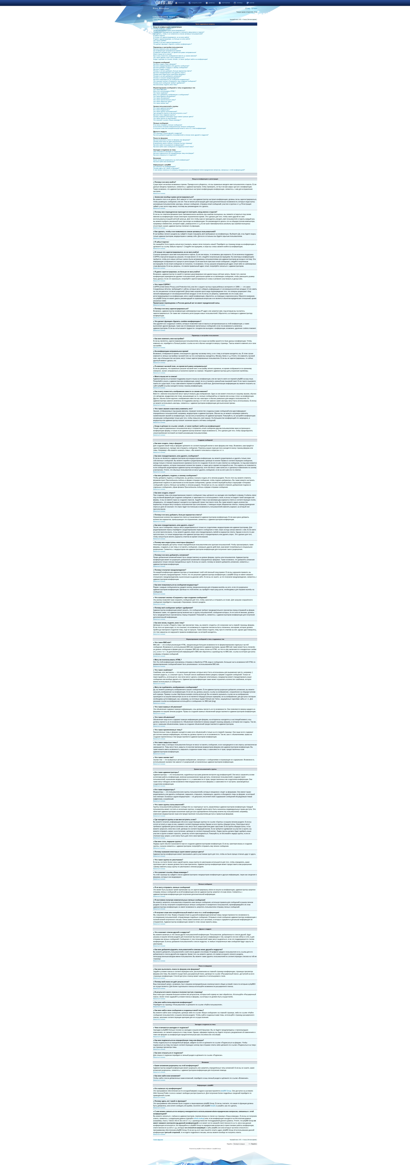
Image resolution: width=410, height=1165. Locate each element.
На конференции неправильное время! (167, 51)
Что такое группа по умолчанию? (165, 118)
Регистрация (164, 8)
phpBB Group (226, 1091)
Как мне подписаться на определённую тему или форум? (173, 153)
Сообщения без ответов (160, 17)
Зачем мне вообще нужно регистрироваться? (169, 30)
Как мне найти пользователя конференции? (168, 145)
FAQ (248, 8)
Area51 (213, 1106)
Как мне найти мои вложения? (164, 161)
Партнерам (226, 3)
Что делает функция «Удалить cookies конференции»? (172, 44)
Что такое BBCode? (160, 89)
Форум (251, 3)
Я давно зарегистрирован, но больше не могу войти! (171, 39)
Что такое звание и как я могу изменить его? (168, 57)
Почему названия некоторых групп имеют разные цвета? (173, 116)
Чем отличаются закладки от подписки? (167, 151)
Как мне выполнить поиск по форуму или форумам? (171, 140)
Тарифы (239, 3)
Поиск (255, 8)
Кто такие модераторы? (161, 110)
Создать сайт (196, 3)
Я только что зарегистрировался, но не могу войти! (171, 37)
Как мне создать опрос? (161, 69)
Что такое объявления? (161, 98)
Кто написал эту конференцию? (164, 166)
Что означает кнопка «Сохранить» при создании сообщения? (174, 81)
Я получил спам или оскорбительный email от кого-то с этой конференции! (179, 128)
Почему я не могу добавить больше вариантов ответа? (172, 71)
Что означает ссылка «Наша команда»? (167, 120)
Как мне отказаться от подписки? (164, 155)
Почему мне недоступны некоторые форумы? (169, 74)
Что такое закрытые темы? (162, 101)
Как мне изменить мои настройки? (165, 49)
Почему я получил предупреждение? (166, 78)
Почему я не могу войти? (162, 29)
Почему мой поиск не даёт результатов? (167, 141)
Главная (181, 3)
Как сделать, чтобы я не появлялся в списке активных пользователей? (178, 34)
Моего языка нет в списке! (162, 54)
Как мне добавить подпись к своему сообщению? (170, 67)
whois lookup (199, 1118)
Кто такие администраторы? (163, 108)
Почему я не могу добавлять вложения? (167, 76)
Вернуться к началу (159, 193)
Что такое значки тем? (161, 103)
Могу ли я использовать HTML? (164, 91)
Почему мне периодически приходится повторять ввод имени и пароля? (178, 32)
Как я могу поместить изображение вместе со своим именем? (175, 56)
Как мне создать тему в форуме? (164, 64)
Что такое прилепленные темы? (164, 100)
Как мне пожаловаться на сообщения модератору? (171, 79)
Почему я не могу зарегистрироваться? (167, 42)
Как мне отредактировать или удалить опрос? (169, 72)
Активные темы (174, 17)
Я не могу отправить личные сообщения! (167, 125)
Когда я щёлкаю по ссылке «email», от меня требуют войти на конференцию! (180, 59)
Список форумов (158, 19)
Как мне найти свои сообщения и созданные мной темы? (173, 146)
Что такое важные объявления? (164, 96)
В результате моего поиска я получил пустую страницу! (172, 143)
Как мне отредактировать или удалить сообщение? (171, 66)
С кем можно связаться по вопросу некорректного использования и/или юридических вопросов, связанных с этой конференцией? (199, 170)
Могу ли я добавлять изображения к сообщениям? (171, 94)
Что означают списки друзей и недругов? (167, 133)
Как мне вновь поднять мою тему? (165, 84)
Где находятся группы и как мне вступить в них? (170, 113)
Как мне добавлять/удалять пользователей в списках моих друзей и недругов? (181, 135)
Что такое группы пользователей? (165, 111)
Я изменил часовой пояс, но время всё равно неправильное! (174, 52)
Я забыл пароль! (159, 35)
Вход (156, 8)
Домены (212, 3)
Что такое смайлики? (160, 93)
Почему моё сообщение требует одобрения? (169, 83)
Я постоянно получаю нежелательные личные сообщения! (174, 126)
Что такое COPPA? (159, 40)
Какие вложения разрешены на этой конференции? (171, 160)
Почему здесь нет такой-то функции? (166, 168)
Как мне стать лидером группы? (164, 115)
